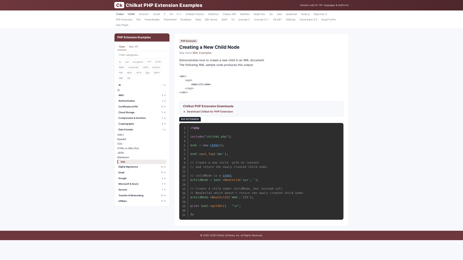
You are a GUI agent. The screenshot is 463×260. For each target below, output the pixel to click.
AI (120, 62)
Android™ (144, 14)
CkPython (213, 14)
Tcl (232, 19)
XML (121, 78)
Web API (133, 46)
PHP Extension (124, 19)
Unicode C (244, 19)
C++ (179, 14)
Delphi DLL (260, 14)
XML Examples (202, 53)
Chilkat (120, 14)
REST (129, 73)
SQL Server (211, 19)
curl (127, 62)
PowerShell (170, 19)
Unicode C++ (261, 19)
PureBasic (186, 19)
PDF (121, 73)
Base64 (121, 139)
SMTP (157, 73)
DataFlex (245, 14)
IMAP (121, 67)
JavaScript (291, 14)
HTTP (158, 62)
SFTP (138, 73)
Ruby (198, 19)
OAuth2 (156, 67)
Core (122, 46)
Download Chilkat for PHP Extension (210, 111)
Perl (138, 19)
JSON (145, 67)
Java (279, 14)
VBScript (291, 19)
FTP (149, 62)
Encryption (138, 62)
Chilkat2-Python (195, 14)
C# (171, 14)
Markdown (123, 157)
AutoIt (156, 14)
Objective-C (320, 14)
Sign (147, 73)
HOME (131, 14)
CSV (119, 143)
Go (271, 14)
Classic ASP (229, 14)
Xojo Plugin (122, 24)
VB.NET (277, 19)
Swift (224, 19)
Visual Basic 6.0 (308, 19)
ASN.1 (120, 134)
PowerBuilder (152, 19)
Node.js (305, 14)
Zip (128, 78)
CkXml (214, 145)
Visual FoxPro (328, 19)
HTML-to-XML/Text (128, 148)
